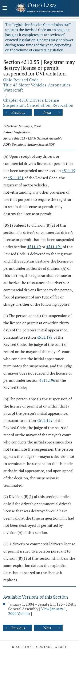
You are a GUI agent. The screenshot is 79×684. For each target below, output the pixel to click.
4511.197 (45, 337)
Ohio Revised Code (21, 80)
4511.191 (16, 177)
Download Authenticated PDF (33, 144)
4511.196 (47, 380)
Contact (44, 647)
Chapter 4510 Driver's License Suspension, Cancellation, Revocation (38, 102)
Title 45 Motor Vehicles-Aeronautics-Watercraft (37, 87)
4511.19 (68, 170)
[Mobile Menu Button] (5, 8)
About (61, 647)
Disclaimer (23, 647)
